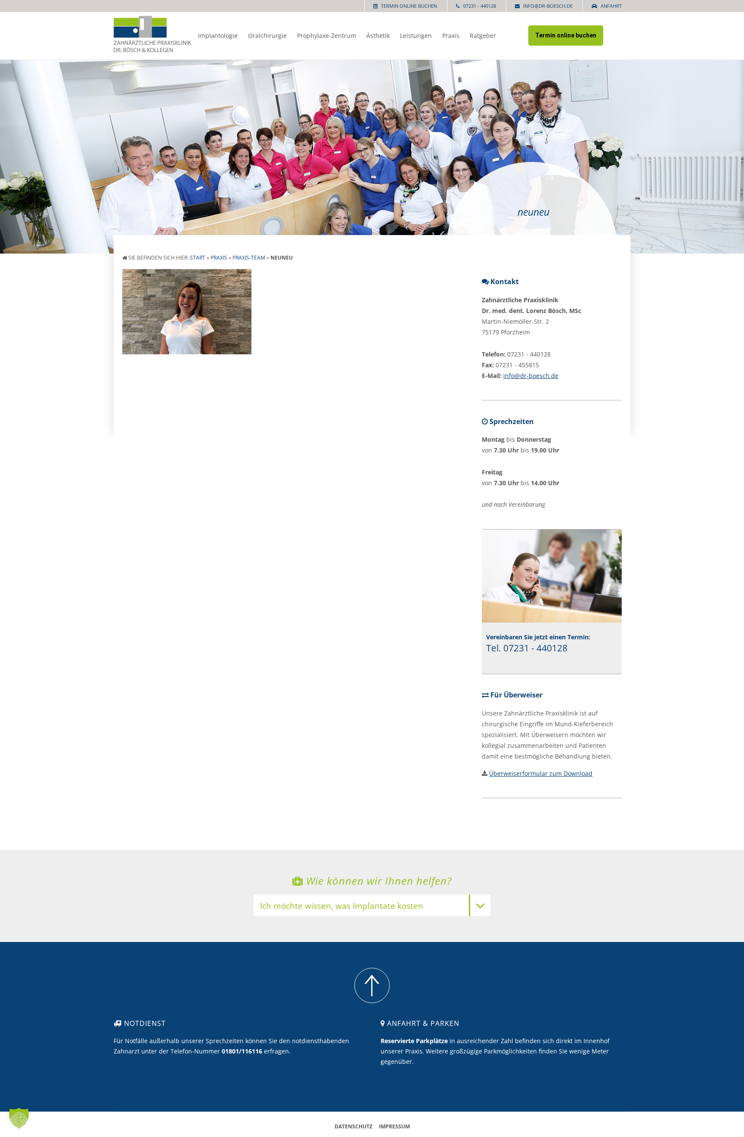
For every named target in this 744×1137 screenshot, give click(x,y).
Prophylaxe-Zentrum (326, 35)
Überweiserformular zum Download (540, 773)
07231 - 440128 (479, 6)
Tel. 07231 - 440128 (526, 647)
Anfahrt (611, 6)
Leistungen (416, 35)
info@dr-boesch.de (548, 6)
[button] (19, 1118)
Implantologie (218, 35)
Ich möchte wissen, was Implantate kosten (341, 906)
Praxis (450, 35)
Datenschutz (353, 1126)
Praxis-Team (248, 257)
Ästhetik (378, 35)
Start (197, 257)
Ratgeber (483, 35)
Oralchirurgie (267, 35)
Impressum (394, 1126)
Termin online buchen (409, 6)
